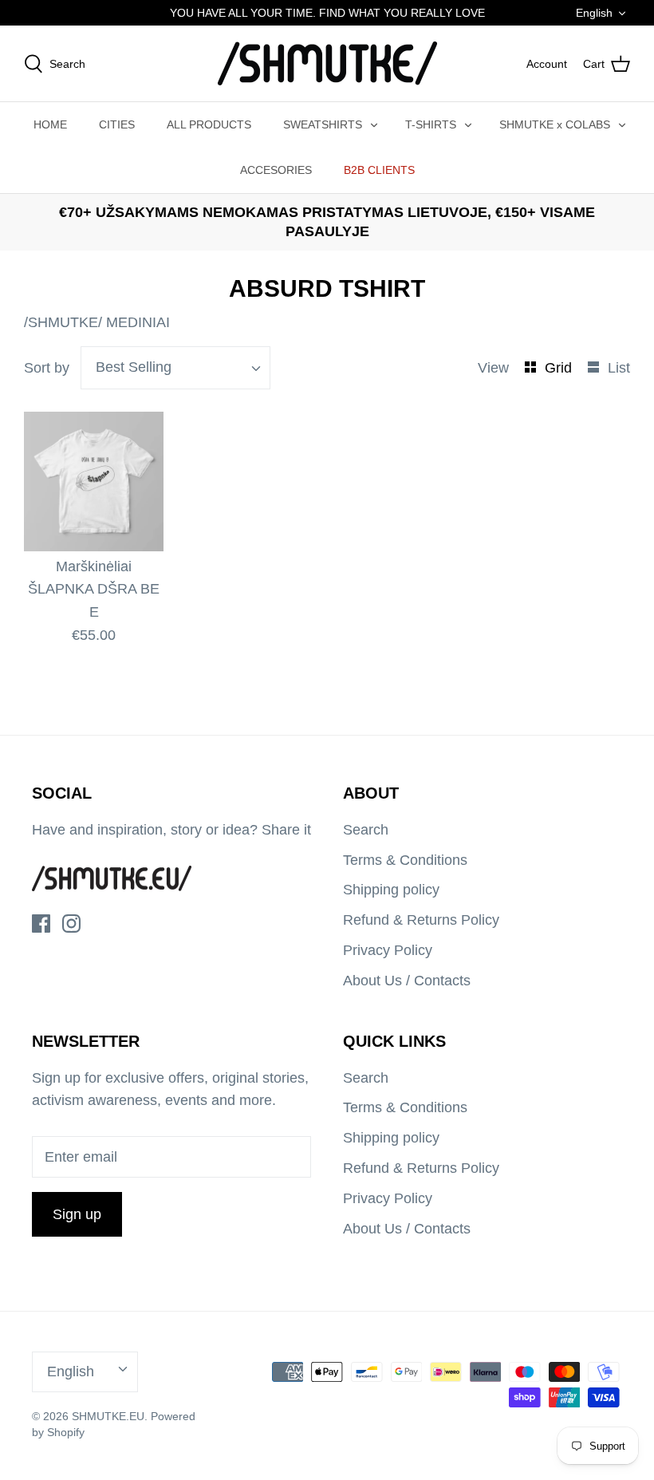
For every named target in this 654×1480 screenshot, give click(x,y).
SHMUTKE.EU (108, 1416)
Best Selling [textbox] (133, 367)
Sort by (46, 368)
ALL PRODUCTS (209, 124)
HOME (50, 124)
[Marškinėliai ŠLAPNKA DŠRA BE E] (94, 481)
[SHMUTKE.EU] (327, 63)
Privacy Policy (387, 950)
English (594, 12)
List (619, 368)
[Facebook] (41, 923)
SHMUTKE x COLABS (554, 124)
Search (365, 830)
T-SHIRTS (430, 124)
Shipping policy (391, 890)
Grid (560, 368)
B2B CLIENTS (379, 170)
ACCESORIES (276, 170)
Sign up (77, 1214)
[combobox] (175, 367)
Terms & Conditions (405, 860)
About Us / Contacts (407, 981)
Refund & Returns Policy (421, 920)
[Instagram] (71, 923)
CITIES (117, 124)
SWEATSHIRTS (322, 124)
